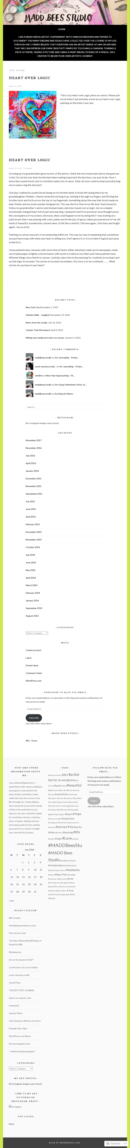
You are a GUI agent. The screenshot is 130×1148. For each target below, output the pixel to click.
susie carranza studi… (45, 366)
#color (65, 794)
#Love (67, 838)
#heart (68, 814)
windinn (39, 375)
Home (61, 29)
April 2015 (31, 516)
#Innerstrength (54, 819)
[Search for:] (65, 407)
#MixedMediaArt (70, 865)
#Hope (77, 814)
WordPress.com (34, 680)
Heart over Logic (29, 77)
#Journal (51, 827)
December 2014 (34, 532)
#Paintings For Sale (55, 883)
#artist (73, 774)
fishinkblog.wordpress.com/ (22, 925)
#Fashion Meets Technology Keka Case (63, 806)
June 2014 (31, 562)
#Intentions (62, 823)
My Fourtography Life (19, 1043)
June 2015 (31, 509)
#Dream (60, 798)
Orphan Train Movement (38, 330)
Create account (33, 650)
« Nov (11, 900)
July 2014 (30, 554)
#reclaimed (70, 887)
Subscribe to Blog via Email (65, 692)
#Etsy (75, 798)
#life (76, 832)
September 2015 (34, 493)
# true (70, 890)
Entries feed (32, 665)
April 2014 (31, 577)
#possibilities (53, 887)
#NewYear (52, 879)
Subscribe (34, 717)
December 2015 (34, 478)
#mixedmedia (55, 865)
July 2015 (30, 501)
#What (72, 894)
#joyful (78, 827)
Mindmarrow (15, 952)
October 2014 (33, 547)
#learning (68, 832)
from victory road (17, 933)
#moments (73, 870)
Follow (94, 800)
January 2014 (32, 600)
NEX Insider (15, 918)
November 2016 (34, 448)
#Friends (63, 810)
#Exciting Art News (60, 802)
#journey (61, 827)
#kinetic (59, 833)
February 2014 (33, 593)
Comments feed (34, 673)
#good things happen (56, 814)
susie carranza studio (19, 975)
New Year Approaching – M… (60, 375)
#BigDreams (53, 790)
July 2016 (30, 455)
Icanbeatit (14, 1005)
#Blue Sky (62, 790)
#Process (62, 887)
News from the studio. (37, 322)
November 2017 (34, 440)
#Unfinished (53, 894)
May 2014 (30, 570)
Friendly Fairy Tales (18, 1028)
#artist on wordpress (61, 780)
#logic (58, 838)
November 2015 (34, 486)
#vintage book (63, 894)
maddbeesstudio (43, 357)
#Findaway (52, 810)
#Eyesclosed (73, 802)
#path (66, 883)
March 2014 (31, 585)
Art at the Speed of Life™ (21, 959)
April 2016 (31, 463)
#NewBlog (71, 875)
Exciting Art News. (64, 393)
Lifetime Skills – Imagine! (38, 315)
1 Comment (27, 168)
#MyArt (51, 875)
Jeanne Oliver (16, 1013)
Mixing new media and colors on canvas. (45, 337)
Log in (29, 657)
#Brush (70, 790)
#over (70, 878)
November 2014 (34, 539)
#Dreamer (68, 798)
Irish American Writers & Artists (25, 1020)
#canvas (76, 790)
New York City (33, 307)
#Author (57, 785)
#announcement (55, 775)
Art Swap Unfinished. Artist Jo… (71, 384)
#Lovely (75, 839)
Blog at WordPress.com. (65, 1142)
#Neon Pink (61, 874)
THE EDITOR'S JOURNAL (22, 990)
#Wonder (52, 898)
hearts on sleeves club (20, 998)
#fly (58, 810)
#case (58, 794)
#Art (65, 775)
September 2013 (34, 608)
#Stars (64, 891)
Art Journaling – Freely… (67, 357)
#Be (64, 786)
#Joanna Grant (73, 823)
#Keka (51, 832)
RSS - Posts (31, 740)
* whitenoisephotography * (22, 1051)
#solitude (51, 891)
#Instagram (52, 823)
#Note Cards (62, 879)
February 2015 (33, 524)
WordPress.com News (20, 1036)
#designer (52, 798)
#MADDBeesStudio (68, 845)
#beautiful (74, 785)
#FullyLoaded (73, 810)
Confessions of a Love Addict (23, 967)
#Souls (58, 891)
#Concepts (73, 794)
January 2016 (32, 470)
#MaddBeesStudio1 (68, 861)
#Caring (51, 794)
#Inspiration (67, 818)
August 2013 (32, 615)
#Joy (71, 827)
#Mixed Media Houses (57, 870)
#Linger (51, 839)
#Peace (72, 883)
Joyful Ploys (15, 982)
